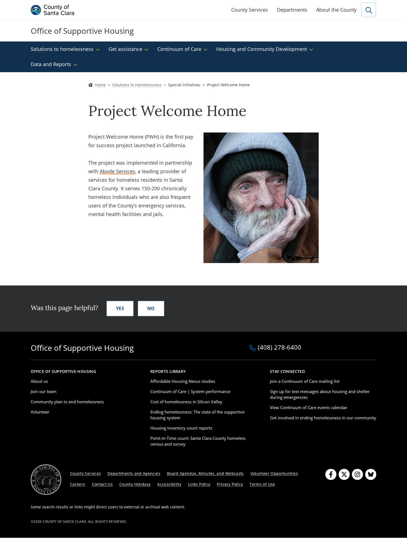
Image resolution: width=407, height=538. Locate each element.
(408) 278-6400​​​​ (279, 347)
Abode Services (117, 171)
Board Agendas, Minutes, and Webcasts (205, 473)
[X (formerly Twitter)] (344, 474)
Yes (120, 308)
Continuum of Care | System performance (190, 391)
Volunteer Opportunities (274, 473)
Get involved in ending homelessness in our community (323, 417)
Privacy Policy (230, 484)
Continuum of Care (179, 49)
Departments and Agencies (133, 473)
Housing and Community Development (261, 49)
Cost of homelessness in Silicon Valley (186, 401)
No (151, 308)
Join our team (43, 391)
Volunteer (40, 412)
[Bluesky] (370, 474)
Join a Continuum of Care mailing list (304, 381)
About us (39, 381)
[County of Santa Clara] (52, 10)
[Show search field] (368, 9)
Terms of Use (262, 484)
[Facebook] (330, 474)
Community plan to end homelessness (67, 401)
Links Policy (199, 484)
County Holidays (135, 484)
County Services (249, 9)
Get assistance (125, 49)
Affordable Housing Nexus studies (182, 381)
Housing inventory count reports (181, 428)
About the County (336, 9)
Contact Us (102, 484)
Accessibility (169, 484)
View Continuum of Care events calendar (308, 407)
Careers (77, 484)
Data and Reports (51, 64)
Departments (292, 9)
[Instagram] (357, 474)
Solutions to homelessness (62, 49)
